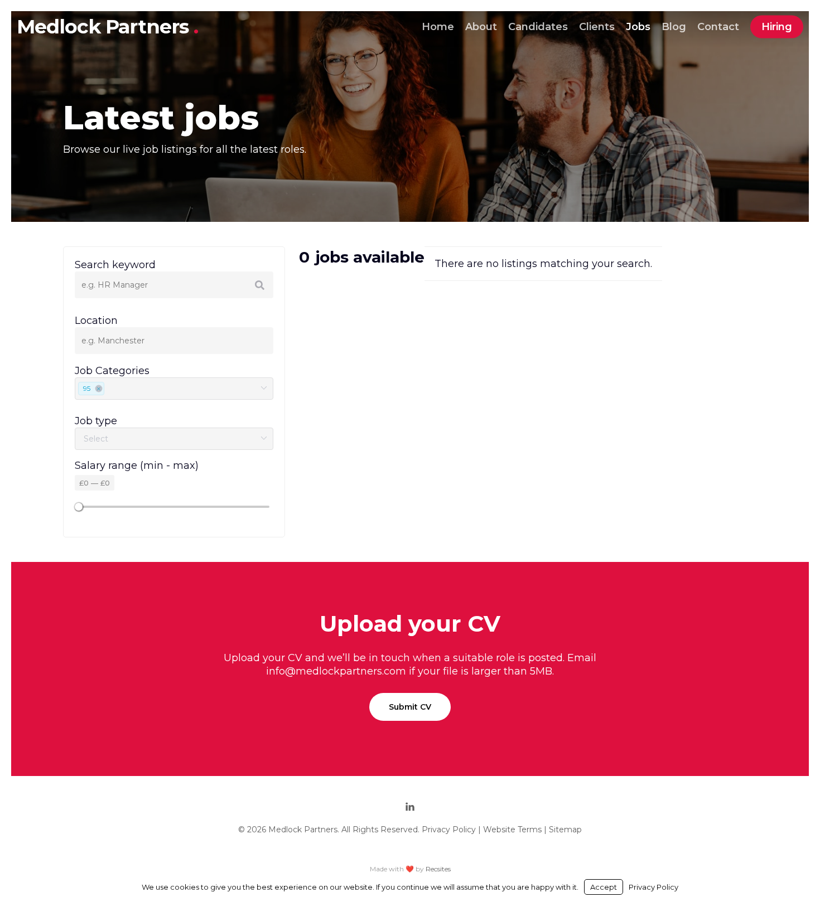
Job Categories (112, 371)
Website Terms (512, 830)
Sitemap (565, 830)
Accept (603, 886)
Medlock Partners (105, 26)
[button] (410, 707)
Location (96, 320)
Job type (96, 421)
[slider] (79, 507)
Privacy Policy (449, 830)
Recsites (438, 869)
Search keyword (115, 265)
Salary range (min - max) (137, 465)
